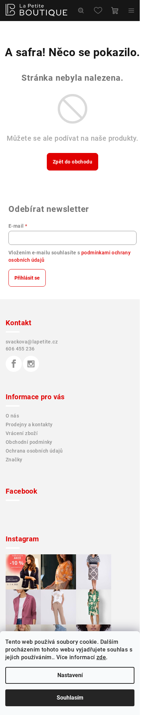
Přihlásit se (27, 278)
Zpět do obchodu (72, 162)
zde (101, 657)
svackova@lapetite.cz (32, 342)
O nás (12, 416)
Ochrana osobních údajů (34, 451)
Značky (14, 459)
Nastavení (70, 675)
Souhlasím (70, 697)
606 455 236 (20, 349)
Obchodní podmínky (29, 442)
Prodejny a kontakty (29, 424)
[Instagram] (31, 364)
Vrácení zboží (22, 433)
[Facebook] (14, 364)
